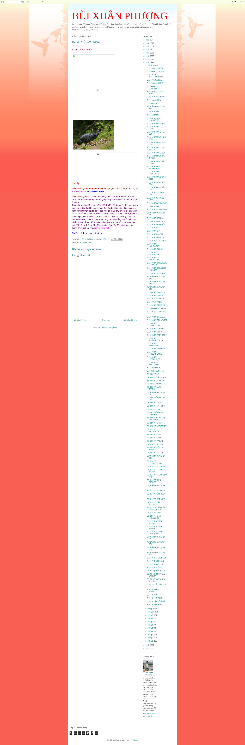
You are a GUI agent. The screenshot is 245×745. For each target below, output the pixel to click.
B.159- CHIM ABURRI (155, 295)
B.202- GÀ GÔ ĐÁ (154, 100)
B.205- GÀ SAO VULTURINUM (153, 87)
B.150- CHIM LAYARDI (155, 329)
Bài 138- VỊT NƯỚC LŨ (155, 381)
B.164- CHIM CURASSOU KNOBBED (156, 269)
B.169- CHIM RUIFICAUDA (153, 245)
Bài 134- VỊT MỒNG (154, 403)
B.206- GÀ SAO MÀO (155, 83)
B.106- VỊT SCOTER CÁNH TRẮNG (154, 533)
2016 (148, 56)
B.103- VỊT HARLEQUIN (156, 564)
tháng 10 (151, 612)
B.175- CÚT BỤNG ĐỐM (156, 224)
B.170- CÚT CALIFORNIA (156, 241)
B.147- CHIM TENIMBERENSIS (155, 339)
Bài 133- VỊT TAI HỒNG (156, 406)
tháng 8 (151, 618)
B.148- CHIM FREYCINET (157, 335)
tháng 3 (151, 635)
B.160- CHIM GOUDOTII (156, 292)
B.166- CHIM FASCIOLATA (153, 259)
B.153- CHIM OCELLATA (156, 317)
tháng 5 (151, 628)
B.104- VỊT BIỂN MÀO (155, 561)
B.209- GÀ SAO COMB (155, 71)
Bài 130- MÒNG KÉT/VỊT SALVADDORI (156, 419)
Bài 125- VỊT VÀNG (154, 438)
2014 (148, 63)
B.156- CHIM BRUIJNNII (156, 305)
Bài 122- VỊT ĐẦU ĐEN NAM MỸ (155, 449)
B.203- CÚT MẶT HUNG (156, 97)
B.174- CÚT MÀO (153, 228)
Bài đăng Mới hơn (80, 320)
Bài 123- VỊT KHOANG (155, 444)
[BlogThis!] (115, 239)
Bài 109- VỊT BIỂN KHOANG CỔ (154, 517)
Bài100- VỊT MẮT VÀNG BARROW (156, 575)
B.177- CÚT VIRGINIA (155, 218)
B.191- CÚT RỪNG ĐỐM (156, 153)
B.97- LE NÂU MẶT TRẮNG (154, 591)
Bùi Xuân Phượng (149, 673)
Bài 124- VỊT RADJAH (155, 441)
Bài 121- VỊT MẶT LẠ (155, 453)
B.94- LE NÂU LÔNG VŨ (156, 601)
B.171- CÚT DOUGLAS (155, 238)
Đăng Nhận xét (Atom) (109, 328)
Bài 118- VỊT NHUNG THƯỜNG (155, 471)
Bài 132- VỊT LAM (153, 409)
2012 (148, 648)
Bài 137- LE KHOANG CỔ (156, 384)
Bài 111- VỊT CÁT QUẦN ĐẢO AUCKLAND (156, 509)
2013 (148, 645)
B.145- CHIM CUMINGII (156, 349)
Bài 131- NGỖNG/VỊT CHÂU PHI (155, 413)
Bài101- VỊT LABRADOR (156, 571)
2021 (148, 40)
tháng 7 (151, 622)
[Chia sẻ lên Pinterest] (122, 239)
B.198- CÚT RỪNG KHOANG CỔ (154, 119)
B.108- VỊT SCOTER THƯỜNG (154, 522)
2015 (148, 59)
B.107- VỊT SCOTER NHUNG (154, 527)
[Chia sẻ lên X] (117, 239)
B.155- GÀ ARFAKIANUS (156, 308)
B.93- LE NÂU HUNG (155, 605)
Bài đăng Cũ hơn (130, 320)
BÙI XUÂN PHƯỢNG (120, 15)
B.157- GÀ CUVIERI (154, 302)
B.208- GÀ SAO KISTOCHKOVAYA (155, 76)
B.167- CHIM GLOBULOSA (153, 253)
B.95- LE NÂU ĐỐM (154, 598)
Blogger (135, 740)
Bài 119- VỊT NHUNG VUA (157, 466)
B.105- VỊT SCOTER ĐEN (156, 558)
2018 (148, 50)
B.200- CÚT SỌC (153, 112)
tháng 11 (151, 609)
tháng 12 (151, 65)
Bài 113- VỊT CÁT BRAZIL (156, 499)
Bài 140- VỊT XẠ (153, 374)
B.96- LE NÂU (152, 595)
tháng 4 (151, 631)
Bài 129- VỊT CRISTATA (156, 423)
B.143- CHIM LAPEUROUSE (153, 358)
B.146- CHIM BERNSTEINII (153, 345)
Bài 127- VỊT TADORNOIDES (154, 430)
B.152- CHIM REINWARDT (157, 320)
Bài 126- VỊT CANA (154, 435)
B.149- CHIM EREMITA (155, 332)
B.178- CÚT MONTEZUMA (157, 210)
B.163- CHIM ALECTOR (156, 273)
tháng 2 (151, 638)
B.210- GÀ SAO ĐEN (155, 68)
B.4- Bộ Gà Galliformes (155, 371)
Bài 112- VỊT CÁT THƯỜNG (153, 503)
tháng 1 (151, 641)
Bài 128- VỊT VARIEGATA (156, 426)
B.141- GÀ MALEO (154, 368)
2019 (148, 46)
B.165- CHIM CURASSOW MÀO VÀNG (157, 264)
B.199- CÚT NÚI (153, 115)
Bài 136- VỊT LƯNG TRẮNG (154, 388)
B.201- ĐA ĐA (152, 103)
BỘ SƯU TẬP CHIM (84, 243)
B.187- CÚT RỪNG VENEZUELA (154, 173)
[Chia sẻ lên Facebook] (119, 239)
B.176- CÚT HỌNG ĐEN (156, 221)
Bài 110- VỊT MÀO (154, 513)
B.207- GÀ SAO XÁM (155, 80)
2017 (148, 53)
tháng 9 (151, 615)
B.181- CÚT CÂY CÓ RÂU (157, 203)
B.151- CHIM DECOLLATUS (153, 324)
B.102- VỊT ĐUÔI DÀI (155, 568)
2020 (148, 43)
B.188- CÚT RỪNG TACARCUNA (154, 168)
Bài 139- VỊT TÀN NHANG (157, 377)
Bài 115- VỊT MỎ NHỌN (156, 491)
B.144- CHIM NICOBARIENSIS (154, 353)
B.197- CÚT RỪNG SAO (156, 123)
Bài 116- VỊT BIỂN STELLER (154, 481)
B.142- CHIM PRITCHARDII (153, 363)
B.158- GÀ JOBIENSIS (155, 299)
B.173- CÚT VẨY (153, 231)
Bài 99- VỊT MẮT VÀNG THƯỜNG (156, 580)
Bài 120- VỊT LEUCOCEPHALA (154, 462)
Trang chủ (105, 320)
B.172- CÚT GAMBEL (155, 234)
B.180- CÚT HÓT (153, 206)
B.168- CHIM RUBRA (155, 249)
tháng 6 (151, 625)
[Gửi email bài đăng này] (112, 239)
